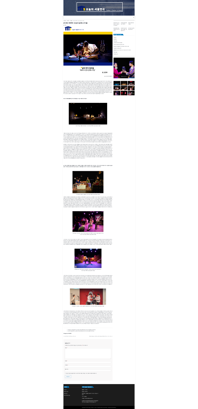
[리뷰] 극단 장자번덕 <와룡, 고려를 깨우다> (124, 29)
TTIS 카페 (115, 52)
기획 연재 (115, 41)
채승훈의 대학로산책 (117, 48)
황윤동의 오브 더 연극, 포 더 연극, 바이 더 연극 (122, 50)
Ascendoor (105, 407)
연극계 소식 (116, 54)
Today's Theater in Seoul (92, 407)
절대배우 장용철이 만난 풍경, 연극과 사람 (121, 46)
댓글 (66, 347)
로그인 (65, 389)
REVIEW (69, 333)
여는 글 (115, 37)
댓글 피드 (65, 393)
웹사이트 (66, 369)
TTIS (65, 25)
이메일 (66, 365)
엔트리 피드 (66, 391)
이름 (66, 360)
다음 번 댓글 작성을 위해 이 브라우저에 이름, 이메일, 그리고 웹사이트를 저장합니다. (81, 373)
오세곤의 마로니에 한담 (118, 42)
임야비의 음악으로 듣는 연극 (119, 44)
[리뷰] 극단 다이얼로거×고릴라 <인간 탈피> (117, 24)
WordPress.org (67, 395)
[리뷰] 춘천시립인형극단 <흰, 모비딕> (117, 29)
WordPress (114, 407)
